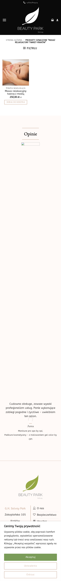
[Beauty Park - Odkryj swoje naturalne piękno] (30, 20)
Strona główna (14, 40)
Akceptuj (30, 557)
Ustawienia (30, 566)
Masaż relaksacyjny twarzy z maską (15, 92)
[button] (4, 20)
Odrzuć (30, 574)
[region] (30, 551)
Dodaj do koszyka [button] (16, 102)
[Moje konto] (57, 20)
